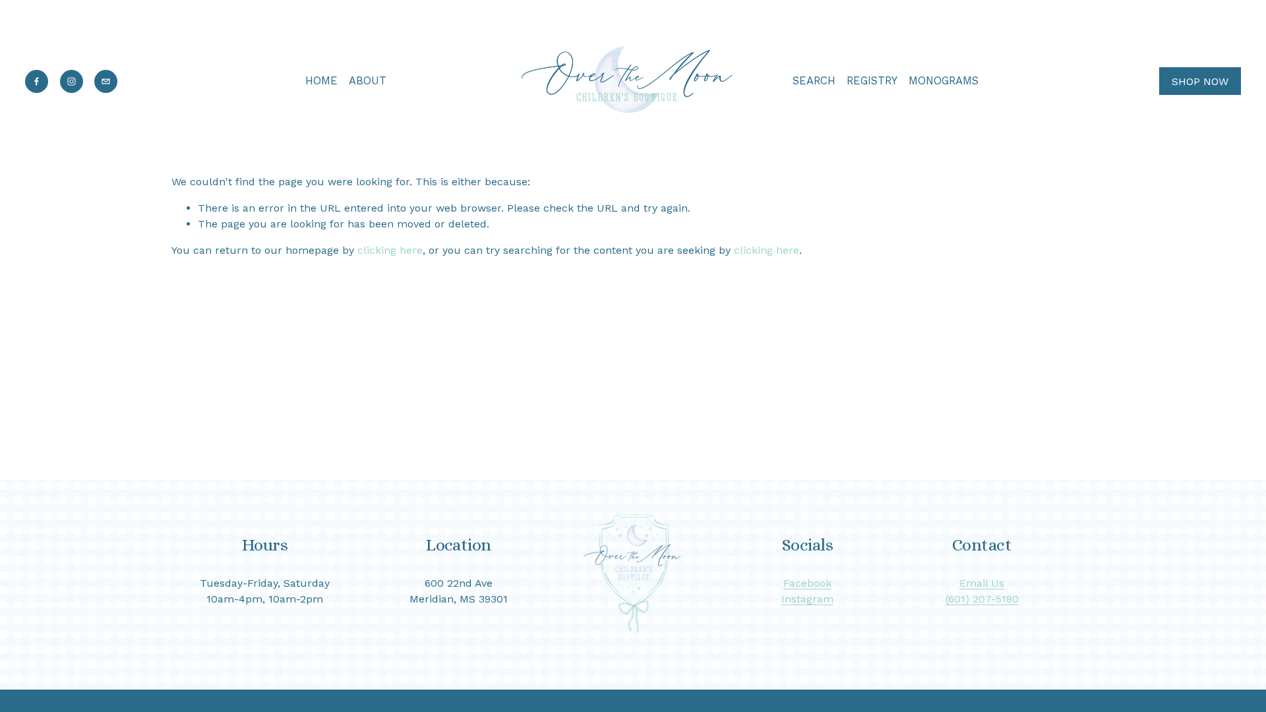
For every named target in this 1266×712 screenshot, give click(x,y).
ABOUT (367, 80)
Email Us (981, 583)
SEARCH (814, 80)
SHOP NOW (1200, 81)
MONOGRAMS (944, 80)
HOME (321, 80)
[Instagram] (71, 81)
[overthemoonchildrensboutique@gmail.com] (105, 81)
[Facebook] (36, 81)
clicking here (390, 250)
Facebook (807, 583)
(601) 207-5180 (982, 599)
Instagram (807, 599)
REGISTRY (872, 80)
